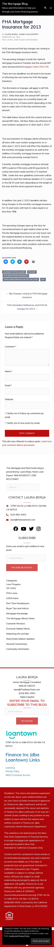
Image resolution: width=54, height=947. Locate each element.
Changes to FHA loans (14, 272)
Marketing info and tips (17, 633)
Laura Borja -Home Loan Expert (22, 34)
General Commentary (16, 643)
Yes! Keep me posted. (22, 567)
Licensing (10, 767)
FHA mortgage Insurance (16, 276)
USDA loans (12, 598)
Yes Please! (27, 721)
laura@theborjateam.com (23, 519)
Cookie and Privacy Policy (19, 936)
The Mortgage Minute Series (20, 618)
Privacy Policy (13, 771)
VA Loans (11, 588)
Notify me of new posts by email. (23, 423)
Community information (17, 649)
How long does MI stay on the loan (21, 279)
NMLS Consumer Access (18, 775)
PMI (43, 279)
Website (9, 399)
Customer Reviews (15, 623)
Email (8, 385)
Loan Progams (13, 584)
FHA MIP (32, 272)
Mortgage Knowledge (26, 40)
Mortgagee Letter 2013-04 (34, 66)
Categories (11, 580)
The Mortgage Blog (15, 3)
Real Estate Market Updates (20, 638)
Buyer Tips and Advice (17, 608)
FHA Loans (7, 40)
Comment (10, 346)
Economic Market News (18, 628)
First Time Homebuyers (17, 603)
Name (8, 371)
